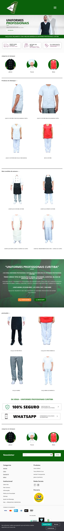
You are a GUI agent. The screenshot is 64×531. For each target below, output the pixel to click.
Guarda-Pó (6, 474)
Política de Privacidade (9, 493)
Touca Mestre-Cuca (39, 471)
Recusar (56, 524)
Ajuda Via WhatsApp (8, 499)
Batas (53, 72)
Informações (6, 490)
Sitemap (5, 496)
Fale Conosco (6, 487)
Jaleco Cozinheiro (38, 477)
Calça (4, 471)
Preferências (51, 528)
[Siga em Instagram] (38, 485)
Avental (5, 468)
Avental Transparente (39, 474)
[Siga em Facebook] (35, 485)
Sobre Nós (6, 484)
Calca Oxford (37, 468)
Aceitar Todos (46, 524)
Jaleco (4, 477)
